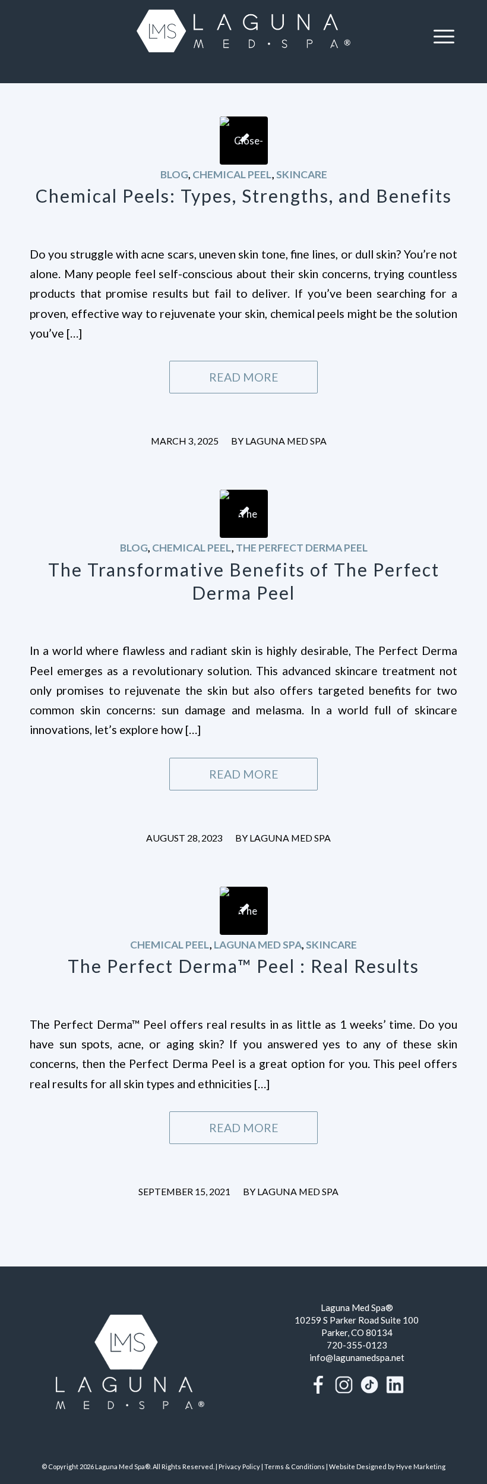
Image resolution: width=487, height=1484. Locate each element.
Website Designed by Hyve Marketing (387, 1466)
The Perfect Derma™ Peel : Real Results (243, 965)
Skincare (301, 174)
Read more (244, 377)
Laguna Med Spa (286, 440)
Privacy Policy (239, 1466)
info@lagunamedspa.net (356, 1357)
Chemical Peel (232, 174)
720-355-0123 (357, 1345)
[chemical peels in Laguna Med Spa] (244, 140)
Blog (174, 174)
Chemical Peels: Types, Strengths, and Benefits (244, 195)
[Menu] (444, 36)
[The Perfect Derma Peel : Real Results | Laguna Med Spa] (244, 911)
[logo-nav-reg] (243, 36)
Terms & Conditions (294, 1466)
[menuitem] (444, 36)
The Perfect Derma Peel (302, 547)
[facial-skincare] (244, 514)
